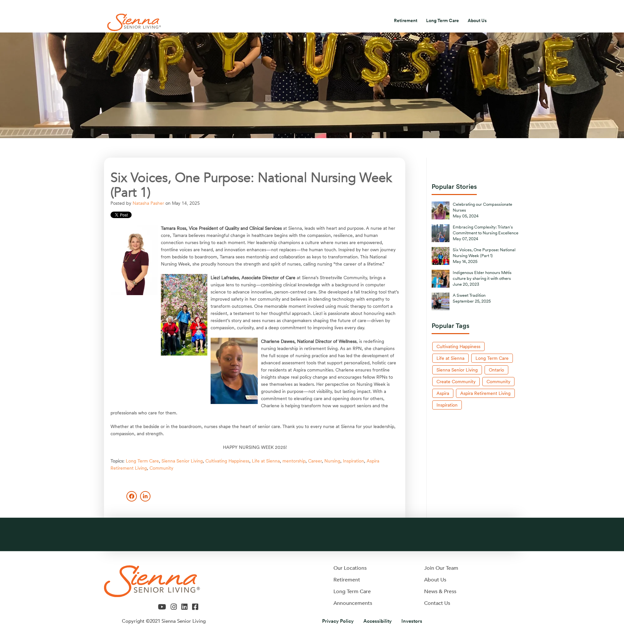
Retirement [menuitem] (405, 20)
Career (315, 460)
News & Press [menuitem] (395, 6)
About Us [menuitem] (477, 20)
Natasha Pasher (148, 203)
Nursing (332, 460)
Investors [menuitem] (435, 6)
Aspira (442, 393)
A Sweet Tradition (469, 295)
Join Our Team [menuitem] (441, 568)
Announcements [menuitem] (352, 603)
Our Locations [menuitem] (350, 568)
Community (161, 468)
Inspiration (353, 460)
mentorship (294, 460)
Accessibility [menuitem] (377, 621)
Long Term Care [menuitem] (442, 20)
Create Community (455, 381)
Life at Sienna (266, 460)
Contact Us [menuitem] (471, 6)
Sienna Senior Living (182, 460)
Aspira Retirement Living (485, 393)
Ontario (496, 369)
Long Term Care (142, 460)
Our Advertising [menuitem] (348, 6)
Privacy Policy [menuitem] (338, 621)
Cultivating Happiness (227, 460)
